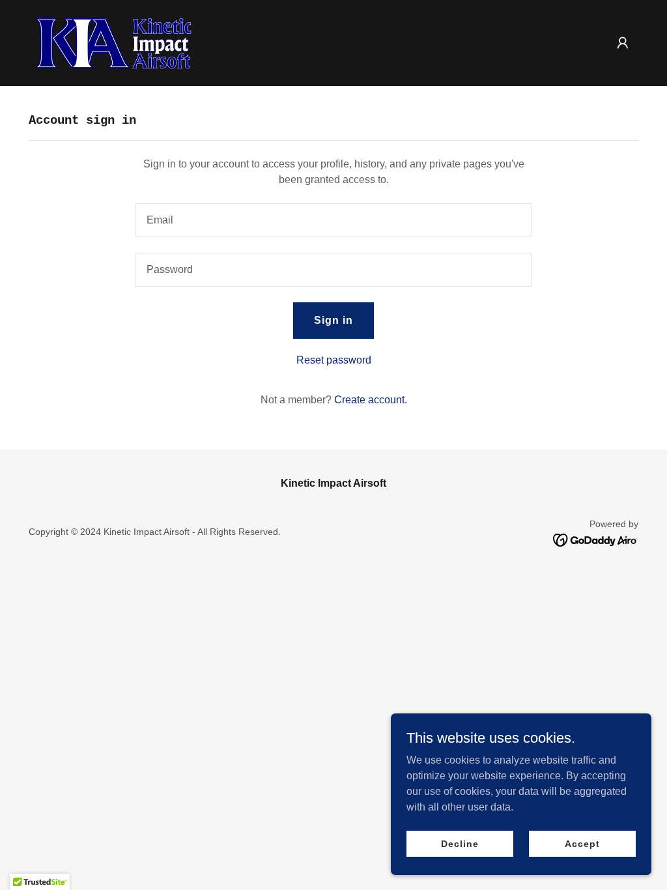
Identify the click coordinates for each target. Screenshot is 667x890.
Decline (459, 843)
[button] (623, 43)
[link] (117, 42)
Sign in (333, 320)
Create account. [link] (370, 399)
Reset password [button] (333, 360)
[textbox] (333, 220)
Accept (582, 843)
